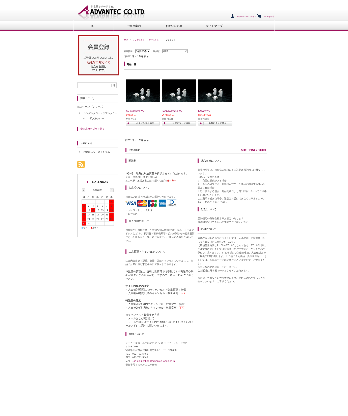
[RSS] (81, 166)
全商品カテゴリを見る (92, 128)
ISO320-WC (204, 111)
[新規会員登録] (98, 74)
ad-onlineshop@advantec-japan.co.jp (154, 361)
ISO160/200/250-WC (172, 111)
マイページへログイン (246, 16)
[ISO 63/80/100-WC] (143, 100)
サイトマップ (214, 26)
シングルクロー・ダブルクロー (147, 40)
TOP (93, 26)
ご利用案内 (134, 26)
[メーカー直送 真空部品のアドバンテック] (110, 19)
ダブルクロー (96, 118)
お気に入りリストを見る (96, 151)
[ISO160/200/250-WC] (179, 100)
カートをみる (268, 16)
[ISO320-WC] (215, 100)
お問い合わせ (174, 26)
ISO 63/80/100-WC (135, 111)
